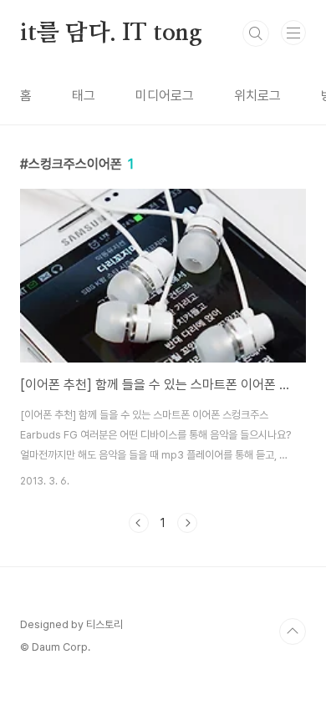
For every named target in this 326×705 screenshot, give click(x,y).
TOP (292, 631)
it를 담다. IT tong (111, 33)
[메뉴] (293, 32)
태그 (83, 96)
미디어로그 (164, 96)
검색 (255, 33)
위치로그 (257, 96)
